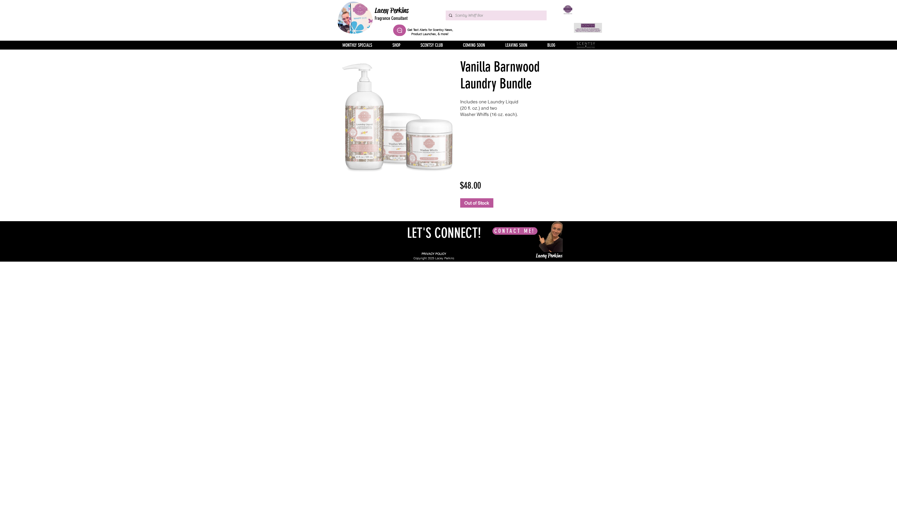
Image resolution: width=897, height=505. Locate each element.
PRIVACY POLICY (434, 254)
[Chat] (399, 30)
